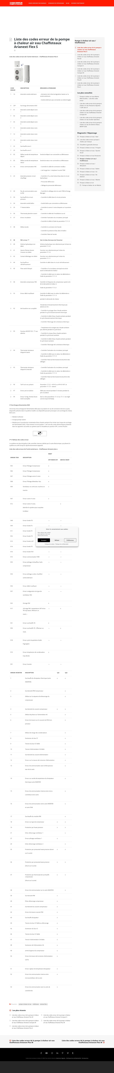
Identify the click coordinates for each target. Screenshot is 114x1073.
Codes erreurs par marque (37, 3)
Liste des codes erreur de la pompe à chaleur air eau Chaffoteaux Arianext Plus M (56, 1021)
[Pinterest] (62, 1053)
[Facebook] (41, 1053)
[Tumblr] (73, 1053)
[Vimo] (67, 1053)
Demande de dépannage (56, 3)
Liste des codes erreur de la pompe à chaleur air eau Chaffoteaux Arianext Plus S (25, 1027)
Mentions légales (60, 1058)
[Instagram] (52, 1053)
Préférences (70, 540)
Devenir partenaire (77, 3)
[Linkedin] (57, 1053)
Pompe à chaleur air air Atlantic (91, 185)
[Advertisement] (57, 19)
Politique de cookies (49, 544)
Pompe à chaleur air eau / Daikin (89, 168)
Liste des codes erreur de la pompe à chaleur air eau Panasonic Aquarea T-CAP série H (91, 105)
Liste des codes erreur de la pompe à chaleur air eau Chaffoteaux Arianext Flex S (89, 49)
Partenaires (85, 1058)
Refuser (57, 540)
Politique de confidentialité (61, 544)
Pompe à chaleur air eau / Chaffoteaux (85, 42)
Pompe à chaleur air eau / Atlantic (90, 179)
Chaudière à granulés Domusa (89, 144)
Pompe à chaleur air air (87, 182)
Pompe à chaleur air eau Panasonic (90, 155)
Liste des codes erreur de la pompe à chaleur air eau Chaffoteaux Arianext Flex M (25, 1016)
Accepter (43, 540)
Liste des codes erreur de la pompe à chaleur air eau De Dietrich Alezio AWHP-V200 (91, 124)
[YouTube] (46, 1053)
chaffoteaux (36, 1004)
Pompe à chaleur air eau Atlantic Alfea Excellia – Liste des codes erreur (89, 98)
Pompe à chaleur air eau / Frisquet (90, 147)
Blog (67, 3)
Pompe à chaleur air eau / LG (88, 171)
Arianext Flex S (43, 1004)
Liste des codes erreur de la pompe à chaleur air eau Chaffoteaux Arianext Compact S (56, 1016)
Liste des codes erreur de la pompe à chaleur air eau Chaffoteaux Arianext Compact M (25, 1021)
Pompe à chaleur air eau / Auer (89, 136)
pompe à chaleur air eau (25, 1004)
